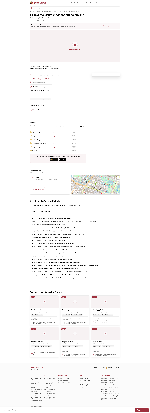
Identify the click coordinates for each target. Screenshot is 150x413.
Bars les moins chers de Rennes (36, 382)
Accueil (32, 11)
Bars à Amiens (63, 11)
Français (96, 367)
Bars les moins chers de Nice (36, 398)
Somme (55, 11)
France (38, 11)
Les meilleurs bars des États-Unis (109, 398)
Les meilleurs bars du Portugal (109, 396)
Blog (87, 2)
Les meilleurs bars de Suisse (109, 385)
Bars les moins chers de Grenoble (36, 379)
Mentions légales (84, 385)
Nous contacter (84, 382)
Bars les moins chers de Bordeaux (36, 390)
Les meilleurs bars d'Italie (108, 391)
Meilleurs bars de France (75, 2)
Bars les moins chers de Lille (36, 386)
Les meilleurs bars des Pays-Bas (110, 393)
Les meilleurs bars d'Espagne (109, 389)
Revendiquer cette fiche (110, 26)
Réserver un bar (84, 378)
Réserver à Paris (94, 2)
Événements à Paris (105, 2)
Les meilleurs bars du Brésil (108, 380)
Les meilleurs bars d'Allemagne (109, 387)
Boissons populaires (36, 400)
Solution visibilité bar (64, 382)
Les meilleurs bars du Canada (109, 382)
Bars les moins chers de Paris (49, 386)
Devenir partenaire (85, 380)
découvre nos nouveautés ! (56, 8)
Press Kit (82, 387)
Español (117, 367)
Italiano (110, 367)
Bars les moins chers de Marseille (49, 398)
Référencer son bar (63, 378)
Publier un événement (64, 380)
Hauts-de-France (46, 11)
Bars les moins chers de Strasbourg (49, 382)
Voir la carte (116, 2)
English (103, 367)
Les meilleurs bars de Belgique (109, 378)
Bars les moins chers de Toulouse (49, 390)
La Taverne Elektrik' (74, 11)
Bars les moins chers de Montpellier (36, 394)
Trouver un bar (142, 410)
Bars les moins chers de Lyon (49, 379)
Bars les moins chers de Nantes (49, 394)
